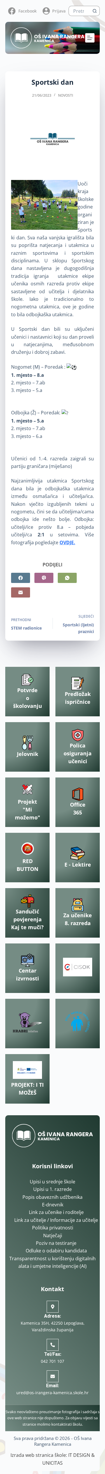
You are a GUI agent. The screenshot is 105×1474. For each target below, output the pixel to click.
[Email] (20, 592)
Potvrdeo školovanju (27, 698)
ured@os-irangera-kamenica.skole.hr (52, 1392)
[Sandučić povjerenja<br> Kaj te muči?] (27, 901)
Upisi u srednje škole (52, 1181)
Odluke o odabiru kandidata (56, 1250)
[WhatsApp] (67, 578)
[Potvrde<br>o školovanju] (27, 679)
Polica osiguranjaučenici (78, 753)
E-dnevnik (52, 1204)
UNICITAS (52, 1463)
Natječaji (52, 1235)
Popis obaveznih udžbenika (52, 1197)
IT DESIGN (79, 1455)
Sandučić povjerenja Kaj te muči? (27, 919)
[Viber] (43, 578)
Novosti (65, 95)
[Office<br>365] (77, 794)
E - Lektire (77, 864)
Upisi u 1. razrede (52, 1189)
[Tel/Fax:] (53, 1345)
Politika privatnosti (52, 1227)
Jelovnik (27, 753)
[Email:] (53, 1376)
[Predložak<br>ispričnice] (77, 683)
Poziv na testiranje (56, 1243)
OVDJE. (67, 542)
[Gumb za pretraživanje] (95, 11)
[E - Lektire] (77, 853)
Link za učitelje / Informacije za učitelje (56, 1220)
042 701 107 (52, 1361)
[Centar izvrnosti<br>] (27, 960)
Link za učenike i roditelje (56, 1212)
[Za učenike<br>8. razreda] (77, 904)
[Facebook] (20, 578)
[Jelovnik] (27, 743)
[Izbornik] (89, 38)
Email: (52, 1385)
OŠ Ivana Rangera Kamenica (63, 1441)
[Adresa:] (53, 1307)
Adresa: (52, 1316)
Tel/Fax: (52, 1354)
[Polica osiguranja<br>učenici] (77, 735)
